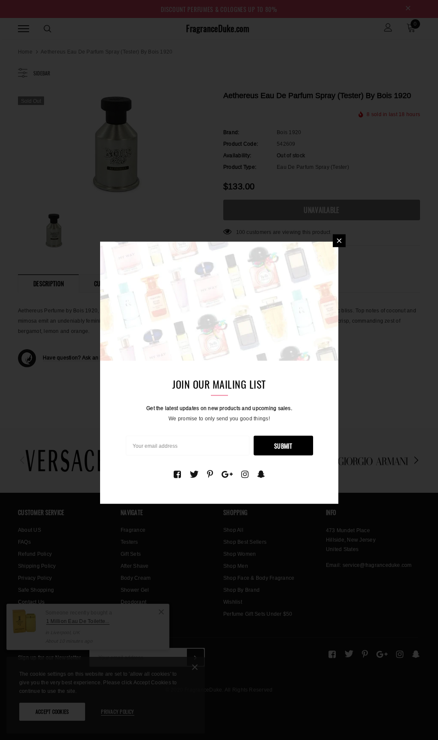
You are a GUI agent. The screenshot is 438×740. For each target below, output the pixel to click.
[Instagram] (245, 474)
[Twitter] (193, 474)
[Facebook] (177, 474)
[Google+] (227, 474)
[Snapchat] (261, 474)
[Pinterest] (210, 474)
